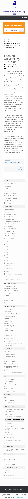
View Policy (20, 497)
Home (6, 489)
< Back (6, 39)
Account (21, 489)
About (10, 489)
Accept (14, 497)
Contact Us (15, 489)
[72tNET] (14, 4)
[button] (14, 180)
